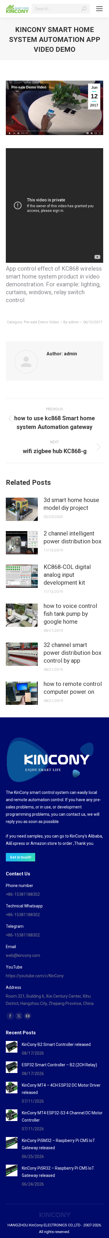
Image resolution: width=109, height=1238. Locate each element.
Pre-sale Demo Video (28, 87)
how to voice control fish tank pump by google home (70, 613)
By (71, 322)
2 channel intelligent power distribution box (72, 537)
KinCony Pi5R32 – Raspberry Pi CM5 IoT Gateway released (58, 1172)
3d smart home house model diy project (71, 503)
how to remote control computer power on (73, 687)
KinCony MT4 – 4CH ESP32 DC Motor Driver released (61, 1089)
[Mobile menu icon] (99, 9)
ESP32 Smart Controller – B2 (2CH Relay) (59, 1065)
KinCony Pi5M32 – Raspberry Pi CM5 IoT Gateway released (58, 1144)
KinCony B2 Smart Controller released (56, 1044)
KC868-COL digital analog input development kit (67, 574)
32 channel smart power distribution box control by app (72, 652)
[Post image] (22, 509)
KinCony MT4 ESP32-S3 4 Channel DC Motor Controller (62, 1116)
